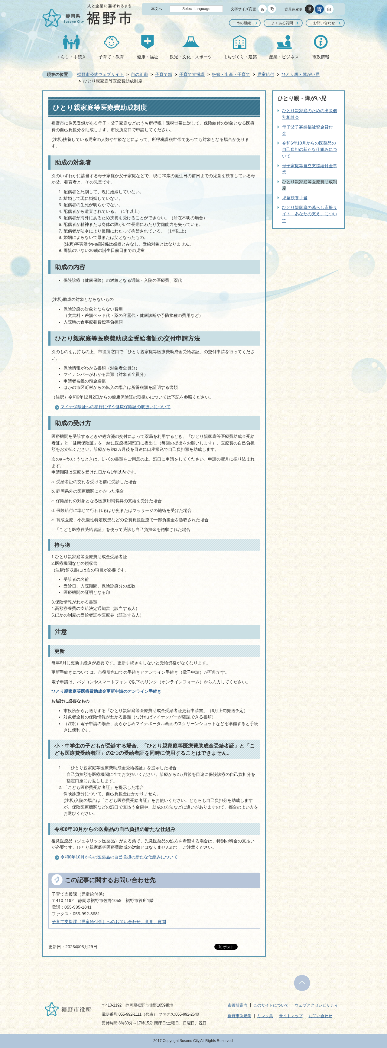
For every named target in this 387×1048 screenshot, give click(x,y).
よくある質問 (282, 23)
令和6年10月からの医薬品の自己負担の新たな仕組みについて (119, 856)
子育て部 (163, 74)
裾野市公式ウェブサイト (100, 74)
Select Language (196, 9)
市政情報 (320, 56)
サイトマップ (291, 1016)
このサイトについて (271, 1005)
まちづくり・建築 (240, 56)
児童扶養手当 (294, 197)
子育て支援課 (192, 74)
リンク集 (265, 1016)
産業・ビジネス (284, 56)
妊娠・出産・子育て (231, 74)
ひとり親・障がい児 (300, 74)
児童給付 (265, 74)
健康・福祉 (147, 56)
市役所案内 (237, 1005)
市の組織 (243, 23)
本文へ (156, 9)
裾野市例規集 (239, 1016)
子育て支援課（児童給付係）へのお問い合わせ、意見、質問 (109, 921)
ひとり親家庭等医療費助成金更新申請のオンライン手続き (106, 691)
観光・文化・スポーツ (191, 56)
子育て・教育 (111, 56)
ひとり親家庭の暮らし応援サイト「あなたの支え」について (309, 214)
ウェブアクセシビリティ (316, 1005)
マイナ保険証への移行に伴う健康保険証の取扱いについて (115, 406)
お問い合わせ (324, 23)
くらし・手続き (71, 56)
